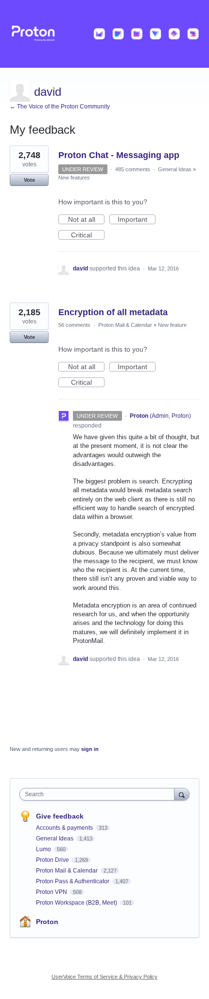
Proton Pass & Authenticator (73, 881)
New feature (172, 325)
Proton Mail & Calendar (125, 325)
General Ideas (175, 169)
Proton (47, 922)
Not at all (86, 219)
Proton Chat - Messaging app (118, 155)
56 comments (74, 325)
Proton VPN (52, 892)
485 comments (132, 169)
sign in (90, 749)
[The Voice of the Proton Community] (104, 33)
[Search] (182, 794)
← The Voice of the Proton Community (60, 106)
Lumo (44, 849)
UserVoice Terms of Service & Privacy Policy (104, 977)
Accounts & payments (65, 827)
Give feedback (60, 816)
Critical (87, 235)
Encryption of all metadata (113, 312)
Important (137, 219)
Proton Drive (53, 859)
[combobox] (99, 794)
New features (74, 177)
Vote (29, 180)
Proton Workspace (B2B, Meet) (77, 902)
